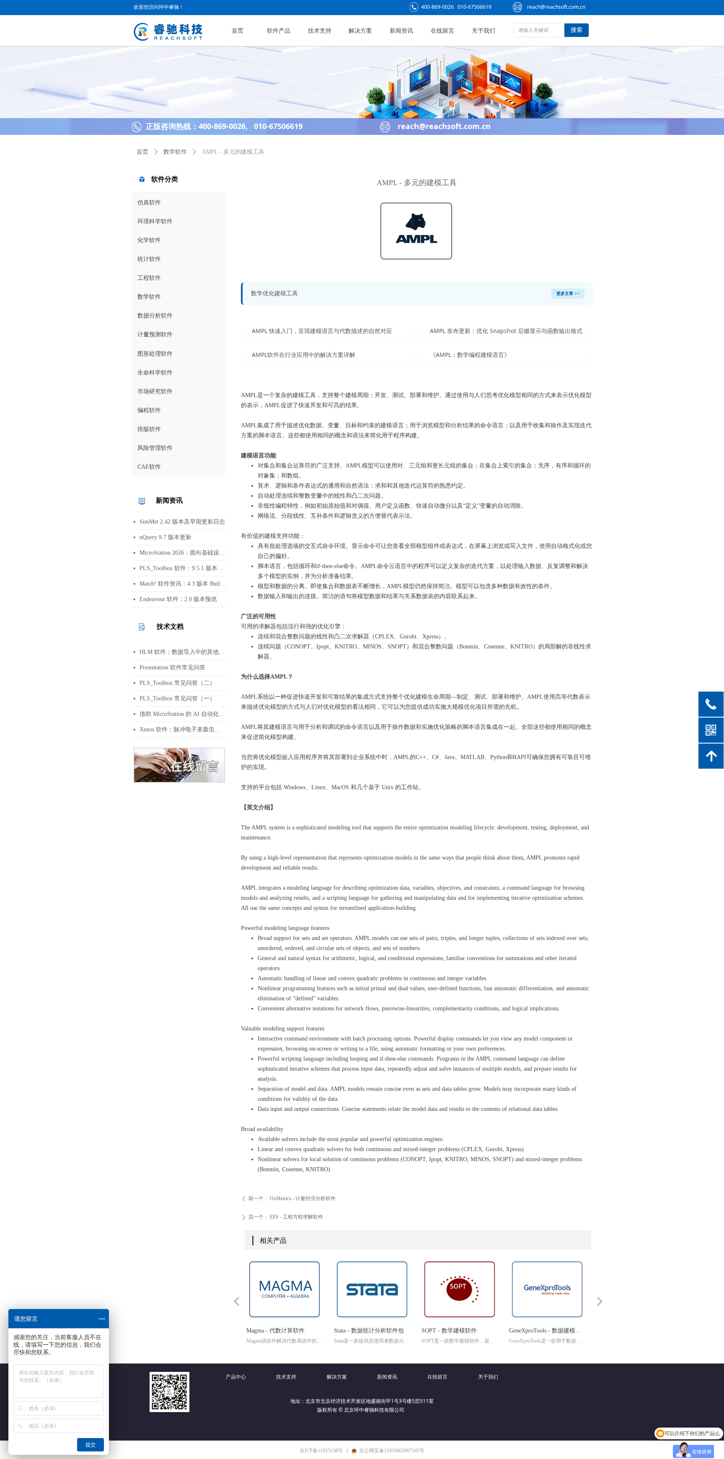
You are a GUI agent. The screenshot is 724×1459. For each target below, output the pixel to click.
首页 (142, 152)
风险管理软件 (155, 448)
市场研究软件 (155, 391)
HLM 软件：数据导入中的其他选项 (183, 652)
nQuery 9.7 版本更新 (165, 537)
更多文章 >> (567, 293)
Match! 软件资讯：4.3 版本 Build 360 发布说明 (183, 584)
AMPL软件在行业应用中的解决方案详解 (303, 355)
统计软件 (149, 259)
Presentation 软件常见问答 (172, 667)
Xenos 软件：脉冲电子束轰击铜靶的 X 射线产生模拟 (183, 729)
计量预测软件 (155, 334)
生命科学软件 (155, 372)
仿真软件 (149, 202)
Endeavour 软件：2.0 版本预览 (178, 599)
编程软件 (149, 410)
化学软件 (149, 240)
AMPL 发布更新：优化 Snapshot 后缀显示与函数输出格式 (506, 331)
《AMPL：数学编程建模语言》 (470, 355)
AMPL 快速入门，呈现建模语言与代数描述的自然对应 (322, 331)
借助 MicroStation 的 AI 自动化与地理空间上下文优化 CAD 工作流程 (183, 714)
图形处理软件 (155, 354)
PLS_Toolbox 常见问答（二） (177, 683)
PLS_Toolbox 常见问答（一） (177, 698)
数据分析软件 (155, 315)
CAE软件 (149, 467)
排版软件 (149, 429)
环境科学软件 (155, 221)
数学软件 (149, 297)
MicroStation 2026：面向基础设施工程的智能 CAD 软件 (183, 553)
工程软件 (149, 278)
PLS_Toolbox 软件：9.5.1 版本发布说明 (183, 568)
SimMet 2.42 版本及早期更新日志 (182, 522)
